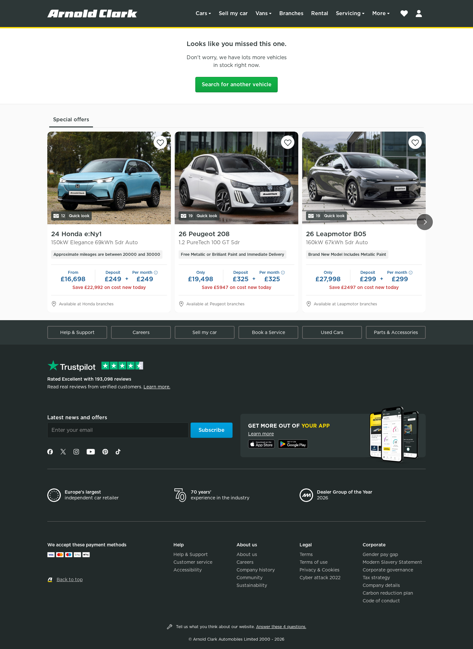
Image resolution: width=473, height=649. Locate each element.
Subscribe (212, 430)
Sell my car (233, 13)
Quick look (75, 215)
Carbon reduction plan (388, 593)
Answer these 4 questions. (281, 626)
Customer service (192, 562)
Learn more (261, 433)
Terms (306, 554)
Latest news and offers (77, 417)
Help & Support (77, 332)
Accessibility (187, 569)
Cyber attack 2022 (320, 577)
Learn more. (157, 386)
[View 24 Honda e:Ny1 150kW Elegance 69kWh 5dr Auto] (109, 178)
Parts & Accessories (396, 332)
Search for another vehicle (237, 84)
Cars (201, 13)
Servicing (348, 13)
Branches (291, 13)
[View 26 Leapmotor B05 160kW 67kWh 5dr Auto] (364, 178)
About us (246, 554)
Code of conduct (381, 600)
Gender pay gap (380, 554)
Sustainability (251, 585)
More (379, 13)
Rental (319, 13)
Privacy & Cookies (319, 569)
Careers (141, 332)
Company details (381, 585)
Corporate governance (388, 569)
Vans (261, 13)
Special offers (71, 119)
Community (249, 577)
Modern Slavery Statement (392, 562)
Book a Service (268, 332)
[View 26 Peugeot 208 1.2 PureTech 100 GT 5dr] (236, 178)
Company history (255, 569)
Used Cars (332, 332)
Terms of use (314, 562)
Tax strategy (376, 577)
